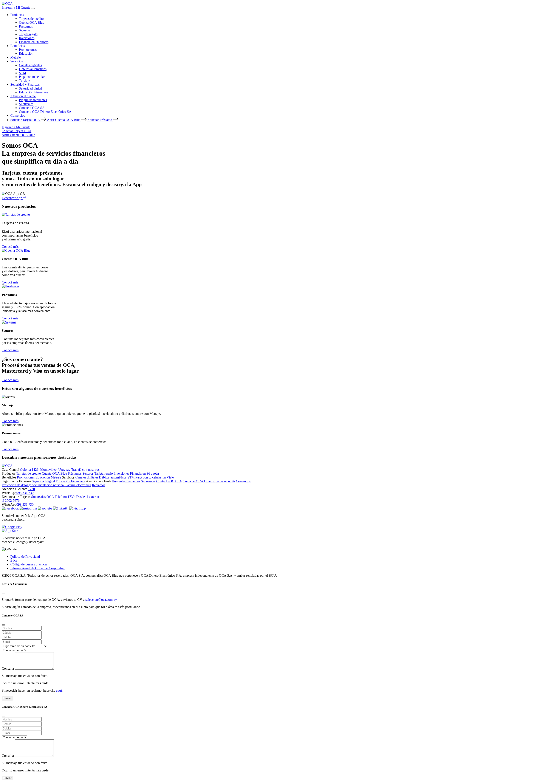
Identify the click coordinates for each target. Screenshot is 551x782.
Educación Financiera (33, 92)
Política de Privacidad (25, 556)
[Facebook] (10, 508)
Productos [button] (17, 15)
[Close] (3, 593)
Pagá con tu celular (32, 77)
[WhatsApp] (77, 508)
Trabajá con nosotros (85, 469)
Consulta (8, 668)
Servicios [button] (16, 61)
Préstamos (26, 26)
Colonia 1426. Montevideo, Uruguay (45, 469)
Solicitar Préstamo (100, 120)
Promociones (28, 49)
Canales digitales (30, 65)
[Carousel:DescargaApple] (275, 531)
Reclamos (98, 485)
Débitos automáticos (32, 69)
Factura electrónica (78, 485)
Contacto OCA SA (32, 108)
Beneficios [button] (17, 46)
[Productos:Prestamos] (10, 286)
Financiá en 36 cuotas (33, 42)
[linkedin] (60, 508)
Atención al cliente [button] (23, 96)
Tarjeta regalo (28, 34)
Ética (13, 560)
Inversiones (26, 38)
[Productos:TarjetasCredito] (16, 214)
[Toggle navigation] (33, 8)
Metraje (15, 57)
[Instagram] (28, 508)
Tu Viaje (168, 477)
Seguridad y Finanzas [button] (25, 84)
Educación (26, 53)
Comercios (17, 115)
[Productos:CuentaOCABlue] (16, 250)
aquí (59, 690)
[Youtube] (45, 508)
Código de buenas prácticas (29, 564)
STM (22, 73)
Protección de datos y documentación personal (33, 485)
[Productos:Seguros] (9, 322)
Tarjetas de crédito (31, 18)
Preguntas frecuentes (33, 100)
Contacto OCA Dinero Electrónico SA (45, 111)
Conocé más (10, 246)
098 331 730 (25, 493)
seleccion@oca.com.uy (101, 599)
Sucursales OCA (42, 497)
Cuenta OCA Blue (31, 22)
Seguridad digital (30, 88)
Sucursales (26, 104)
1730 (31, 489)
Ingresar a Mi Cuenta (16, 7)
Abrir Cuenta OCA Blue (64, 120)
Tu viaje (24, 80)
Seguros (24, 30)
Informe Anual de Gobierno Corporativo (37, 568)
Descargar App (12, 198)
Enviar (7, 698)
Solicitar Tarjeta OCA (25, 120)
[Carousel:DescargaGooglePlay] (275, 527)
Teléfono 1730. (65, 497)
